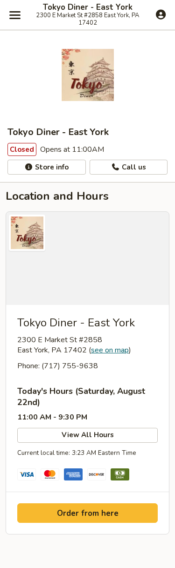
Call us (133, 167)
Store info (51, 167)
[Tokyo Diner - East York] (87, 258)
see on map (110, 350)
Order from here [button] (88, 513)
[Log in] (160, 14)
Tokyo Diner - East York (88, 7)
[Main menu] (15, 15)
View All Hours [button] (88, 435)
